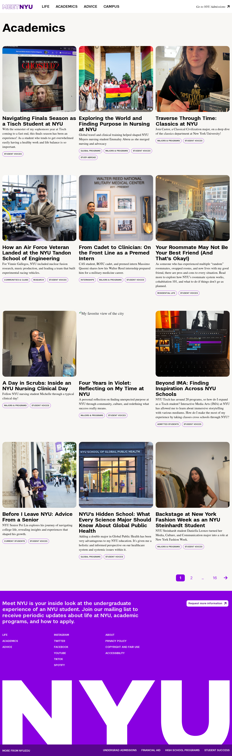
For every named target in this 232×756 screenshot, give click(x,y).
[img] (39, 79)
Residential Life (166, 293)
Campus (111, 6)
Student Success (217, 750)
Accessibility (115, 653)
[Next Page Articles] (226, 577)
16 (215, 577)
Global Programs (90, 151)
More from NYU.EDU (16, 750)
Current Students (14, 541)
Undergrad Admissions (120, 750)
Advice (90, 6)
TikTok (58, 659)
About (109, 635)
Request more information (205, 603)
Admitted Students (168, 424)
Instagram (61, 635)
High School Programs (182, 750)
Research (38, 280)
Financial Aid (151, 750)
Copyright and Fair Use (122, 647)
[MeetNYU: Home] (17, 6)
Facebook (61, 647)
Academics (66, 6)
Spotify (59, 665)
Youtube (60, 653)
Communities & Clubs (16, 280)
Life (45, 6)
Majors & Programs (116, 151)
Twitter (59, 641)
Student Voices (13, 154)
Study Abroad (88, 157)
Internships (87, 280)
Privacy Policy (116, 641)
